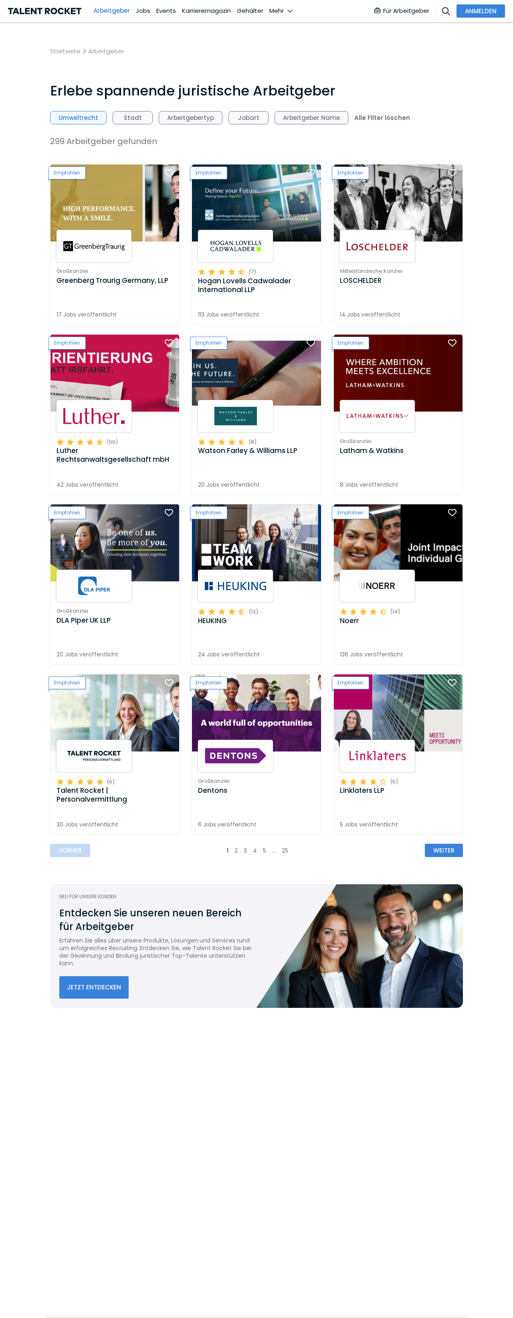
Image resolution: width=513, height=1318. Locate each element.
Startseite (65, 51)
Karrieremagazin (206, 11)
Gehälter (250, 11)
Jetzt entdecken (94, 987)
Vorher (70, 850)
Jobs (143, 11)
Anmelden (481, 11)
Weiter (443, 850)
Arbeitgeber (111, 11)
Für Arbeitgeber (406, 10)
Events (166, 11)
